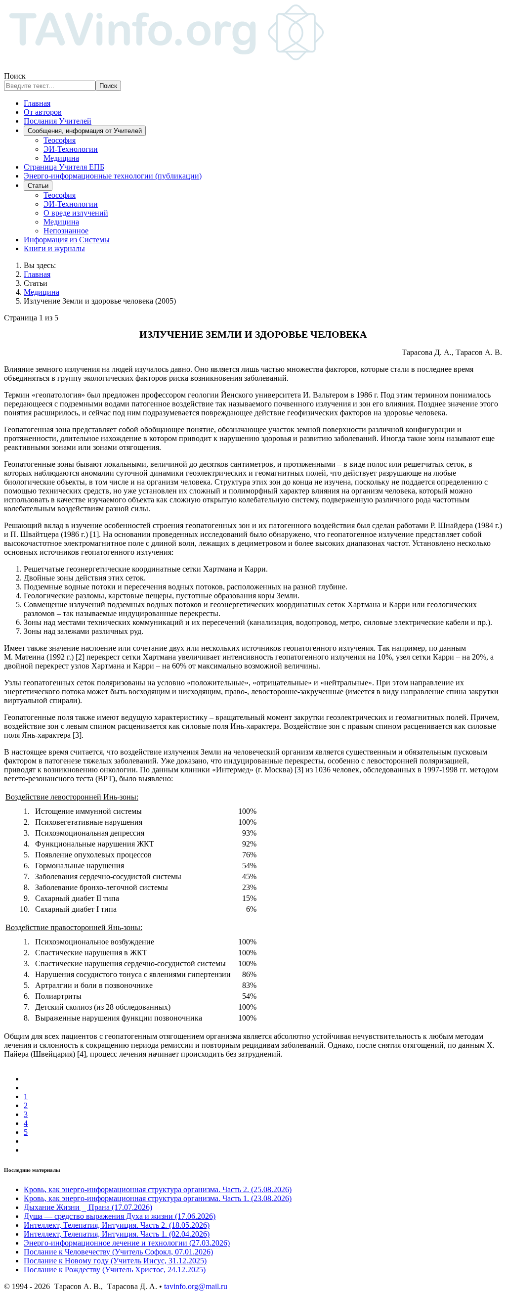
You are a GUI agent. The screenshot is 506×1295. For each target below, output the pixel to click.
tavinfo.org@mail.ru (195, 1286)
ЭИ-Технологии (70, 149)
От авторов (43, 112)
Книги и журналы (54, 248)
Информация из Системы (67, 239)
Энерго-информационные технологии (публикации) (113, 176)
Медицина (61, 158)
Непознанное (65, 230)
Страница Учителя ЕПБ (64, 167)
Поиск (15, 76)
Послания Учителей (57, 121)
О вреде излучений (75, 213)
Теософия (59, 140)
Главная (37, 103)
